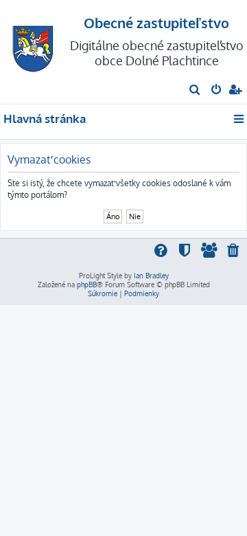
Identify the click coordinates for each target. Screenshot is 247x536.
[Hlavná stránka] (33, 45)
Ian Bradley (151, 275)
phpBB (87, 284)
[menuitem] (195, 90)
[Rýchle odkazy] (240, 119)
